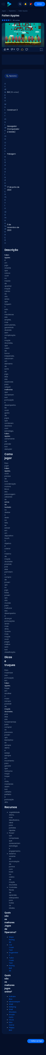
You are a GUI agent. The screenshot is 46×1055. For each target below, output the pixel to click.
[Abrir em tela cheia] (41, 49)
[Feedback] (26, 49)
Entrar (39, 4)
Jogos (4, 11)
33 (8, 49)
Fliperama (12, 11)
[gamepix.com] (9, 4)
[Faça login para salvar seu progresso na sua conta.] (22, 49)
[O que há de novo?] (25, 4)
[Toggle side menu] (3, 4)
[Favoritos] (31, 4)
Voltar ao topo (36, 1041)
